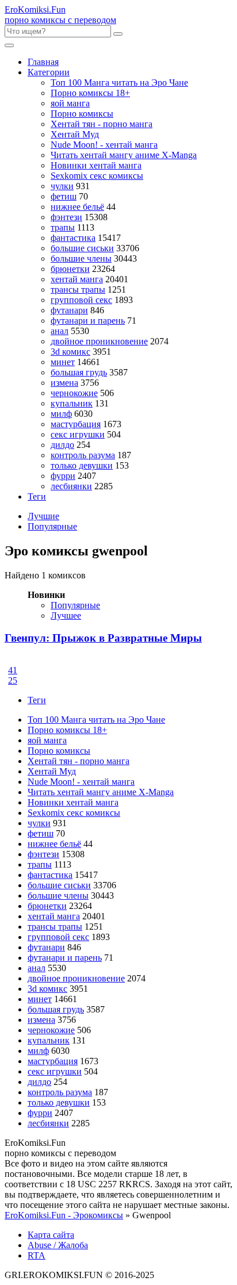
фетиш (64, 196)
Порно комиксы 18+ (90, 93)
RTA (36, 1255)
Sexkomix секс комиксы (97, 176)
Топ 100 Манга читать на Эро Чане (119, 82)
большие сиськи (82, 248)
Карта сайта (51, 1235)
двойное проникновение (99, 341)
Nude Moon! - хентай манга (104, 144)
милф (61, 414)
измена (64, 383)
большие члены (81, 258)
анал (59, 331)
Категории (49, 72)
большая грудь (79, 372)
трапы (63, 227)
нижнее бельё (77, 207)
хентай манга (77, 279)
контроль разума (83, 455)
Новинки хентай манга (96, 165)
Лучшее (66, 615)
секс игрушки (78, 434)
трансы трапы (78, 289)
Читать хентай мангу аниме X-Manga (124, 155)
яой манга (70, 103)
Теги (37, 496)
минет (63, 362)
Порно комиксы (82, 113)
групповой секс (81, 300)
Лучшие (43, 516)
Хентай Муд (75, 134)
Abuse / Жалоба (58, 1245)
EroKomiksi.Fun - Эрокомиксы (64, 1215)
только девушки (82, 465)
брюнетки (70, 269)
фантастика (73, 238)
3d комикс (70, 351)
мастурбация (76, 424)
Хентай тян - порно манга (101, 124)
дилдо (62, 445)
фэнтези (66, 217)
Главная (43, 62)
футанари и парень (88, 320)
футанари (69, 310)
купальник (72, 403)
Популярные (52, 526)
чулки (62, 186)
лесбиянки (71, 486)
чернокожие (74, 393)
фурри (63, 476)
